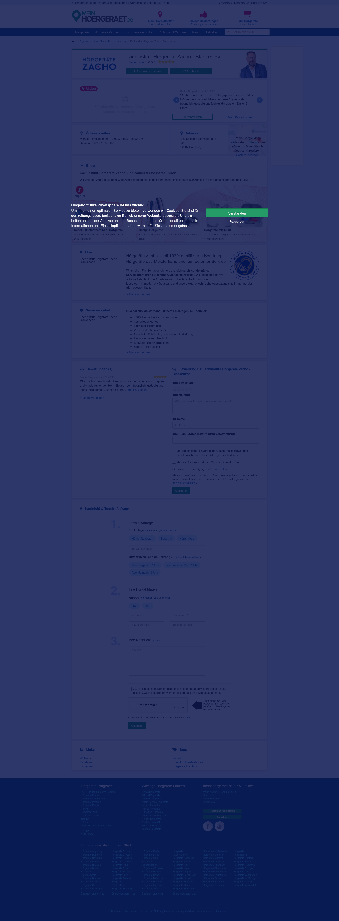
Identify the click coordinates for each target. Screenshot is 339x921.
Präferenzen (237, 221)
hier (146, 225)
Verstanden (237, 213)
